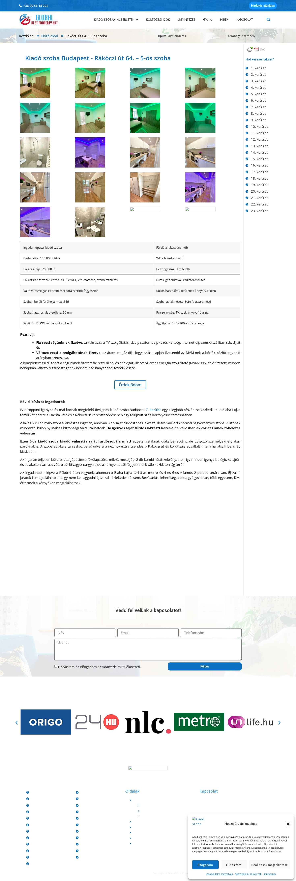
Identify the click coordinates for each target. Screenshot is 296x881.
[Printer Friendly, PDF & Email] (256, 51)
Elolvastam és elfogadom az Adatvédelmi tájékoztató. (99, 667)
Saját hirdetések (152, 805)
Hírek (224, 19)
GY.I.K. (207, 19)
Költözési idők (158, 19)
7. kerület (153, 409)
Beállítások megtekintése (269, 865)
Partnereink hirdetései (156, 811)
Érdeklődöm (130, 384)
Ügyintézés (186, 19)
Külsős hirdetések (153, 816)
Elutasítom (233, 865)
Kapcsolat (244, 19)
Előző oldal (49, 36)
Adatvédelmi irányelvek (219, 873)
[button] (288, 824)
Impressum (270, 873)
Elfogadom (205, 865)
